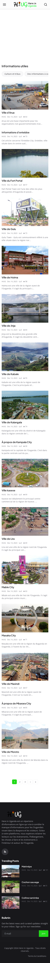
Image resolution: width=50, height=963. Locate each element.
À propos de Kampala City (17, 442)
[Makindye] (10, 871)
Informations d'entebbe (15, 132)
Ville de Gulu (9, 229)
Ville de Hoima (10, 277)
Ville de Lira (8, 538)
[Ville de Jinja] (25, 308)
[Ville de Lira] (25, 521)
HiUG (4, 117)
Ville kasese (8, 490)
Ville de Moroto (10, 751)
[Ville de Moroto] (25, 734)
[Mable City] (25, 570)
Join (43, 933)
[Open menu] (4, 4)
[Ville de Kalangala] (25, 405)
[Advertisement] (25, 38)
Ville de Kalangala (12, 422)
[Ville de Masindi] (25, 666)
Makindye (27, 866)
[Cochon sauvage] (10, 887)
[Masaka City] (25, 618)
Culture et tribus (12, 74)
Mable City (8, 587)
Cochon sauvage (30, 882)
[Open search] (45, 4)
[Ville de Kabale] (25, 356)
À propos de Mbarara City (16, 703)
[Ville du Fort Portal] (25, 163)
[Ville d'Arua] (25, 95)
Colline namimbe (30, 897)
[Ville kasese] (25, 473)
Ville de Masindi (10, 683)
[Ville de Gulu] (25, 211)
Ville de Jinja (8, 325)
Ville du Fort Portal (12, 180)
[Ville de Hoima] (25, 260)
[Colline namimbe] (10, 902)
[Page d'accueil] (25, 4)
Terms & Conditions (37, 956)
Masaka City (9, 635)
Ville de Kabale (10, 374)
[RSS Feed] (5, 851)
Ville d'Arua (8, 112)
